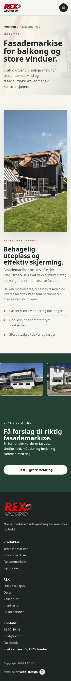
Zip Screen (11, 568)
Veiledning (11, 599)
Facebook (11, 642)
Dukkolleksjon (14, 586)
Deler (8, 592)
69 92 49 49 (12, 629)
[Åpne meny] (63, 7)
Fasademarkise (15, 561)
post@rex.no (13, 636)
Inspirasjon (12, 605)
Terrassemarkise (16, 549)
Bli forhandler (14, 612)
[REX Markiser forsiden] (21, 7)
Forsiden (10, 26)
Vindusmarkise (15, 555)
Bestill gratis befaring (36, 470)
